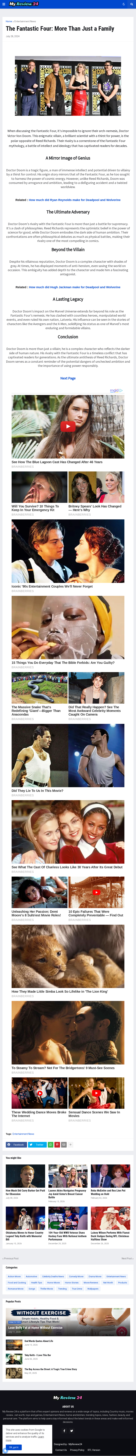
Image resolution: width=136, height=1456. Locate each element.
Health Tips (36, 1282)
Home (9, 21)
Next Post (127, 1258)
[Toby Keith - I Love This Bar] (14, 1359)
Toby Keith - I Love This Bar (38, 1355)
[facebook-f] (64, 1431)
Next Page (68, 378)
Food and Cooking (17, 1282)
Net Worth (108, 1282)
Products (122, 1282)
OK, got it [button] (13, 1447)
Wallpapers (92, 1289)
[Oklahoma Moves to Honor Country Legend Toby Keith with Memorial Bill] (25, 1218)
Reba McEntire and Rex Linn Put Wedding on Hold (108, 1192)
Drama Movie (95, 1276)
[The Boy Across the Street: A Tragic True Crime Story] (14, 1373)
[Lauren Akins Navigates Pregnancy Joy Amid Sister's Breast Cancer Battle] (68, 1176)
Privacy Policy (77, 1450)
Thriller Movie (46, 1289)
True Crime (77, 1289)
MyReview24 (75, 1444)
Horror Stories (71, 1282)
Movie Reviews (91, 1282)
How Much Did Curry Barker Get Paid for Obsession (25, 1192)
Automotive (31, 1276)
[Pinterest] (57, 1145)
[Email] (64, 1145)
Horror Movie (53, 1282)
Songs (32, 1289)
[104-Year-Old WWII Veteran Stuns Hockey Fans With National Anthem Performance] (68, 1218)
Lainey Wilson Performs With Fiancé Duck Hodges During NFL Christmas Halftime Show (110, 1236)
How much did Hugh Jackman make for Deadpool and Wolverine (74, 287)
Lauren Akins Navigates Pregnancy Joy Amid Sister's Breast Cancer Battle (67, 1194)
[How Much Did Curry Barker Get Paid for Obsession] (25, 1176)
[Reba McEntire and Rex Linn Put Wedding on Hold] (110, 1176)
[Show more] (70, 1145)
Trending (62, 1289)
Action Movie (14, 1276)
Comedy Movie (76, 1276)
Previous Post (11, 1258)
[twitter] (71, 1431)
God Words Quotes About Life (39, 1341)
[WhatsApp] (50, 1145)
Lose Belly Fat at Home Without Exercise (35, 1328)
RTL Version (94, 1450)
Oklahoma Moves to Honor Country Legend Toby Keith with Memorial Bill (24, 1236)
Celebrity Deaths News (53, 1276)
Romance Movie (15, 1289)
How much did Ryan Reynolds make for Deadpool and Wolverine (75, 200)
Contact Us (61, 1450)
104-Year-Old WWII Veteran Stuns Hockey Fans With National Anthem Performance (67, 1236)
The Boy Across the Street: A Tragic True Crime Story (51, 1369)
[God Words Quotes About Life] (14, 1345)
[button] (4, 4)
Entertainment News (25, 21)
